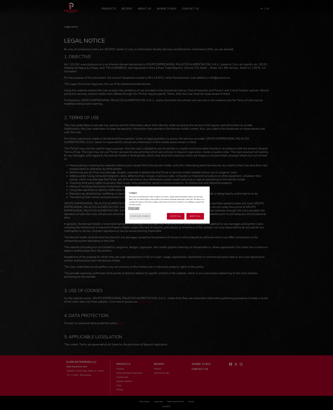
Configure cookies (140, 216)
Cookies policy (134, 208)
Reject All (195, 216)
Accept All (175, 216)
